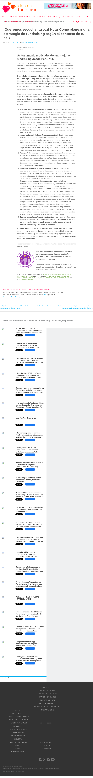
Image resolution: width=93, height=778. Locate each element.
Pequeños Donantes (47, 693)
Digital (3, 17)
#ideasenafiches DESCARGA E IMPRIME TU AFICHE (27, 598)
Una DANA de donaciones (26, 418)
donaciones (64, 276)
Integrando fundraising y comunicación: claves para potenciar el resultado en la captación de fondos (26, 645)
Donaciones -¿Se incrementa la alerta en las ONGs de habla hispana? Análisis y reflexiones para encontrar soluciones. (29, 570)
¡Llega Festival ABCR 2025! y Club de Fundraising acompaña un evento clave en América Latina (29, 375)
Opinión (24, 719)
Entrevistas (15, 719)
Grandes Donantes (47, 697)
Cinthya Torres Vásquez (30, 42)
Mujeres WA (16, 22)
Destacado (20, 276)
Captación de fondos (52, 276)
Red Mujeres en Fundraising (50, 278)
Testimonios (64, 278)
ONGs (37, 278)
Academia (52, 17)
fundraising (30, 278)
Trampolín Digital (30, 22)
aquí (45, 294)
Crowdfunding (47, 710)
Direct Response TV (47, 703)
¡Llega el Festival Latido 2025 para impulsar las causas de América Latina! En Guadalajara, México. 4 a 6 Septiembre (29, 361)
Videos (24, 723)
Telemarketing (53, 706)
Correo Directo (47, 700)
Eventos (86, 17)
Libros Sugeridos (18, 742)
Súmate (78, 17)
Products (5, 22)
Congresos (15, 729)
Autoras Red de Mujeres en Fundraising (57, 274)
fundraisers (21, 278)
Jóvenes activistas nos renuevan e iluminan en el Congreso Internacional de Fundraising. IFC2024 (29, 466)
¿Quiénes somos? (66, 17)
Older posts (5, 678)
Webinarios (18, 732)
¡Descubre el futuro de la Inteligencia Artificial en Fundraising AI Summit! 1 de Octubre (26, 555)
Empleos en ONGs (39, 17)
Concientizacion (21, 716)
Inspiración (23, 17)
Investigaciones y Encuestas (18, 737)
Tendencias (15, 723)
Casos (11, 716)
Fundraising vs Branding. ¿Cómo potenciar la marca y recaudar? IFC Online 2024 (29, 480)
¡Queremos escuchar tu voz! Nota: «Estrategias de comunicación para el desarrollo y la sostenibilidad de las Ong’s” (70, 307)
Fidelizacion (40, 706)
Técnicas (12, 17)
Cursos (24, 729)
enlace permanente (26, 280)
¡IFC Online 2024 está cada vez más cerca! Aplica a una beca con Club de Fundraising (29, 509)
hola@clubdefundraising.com (13, 297)
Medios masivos (47, 690)
